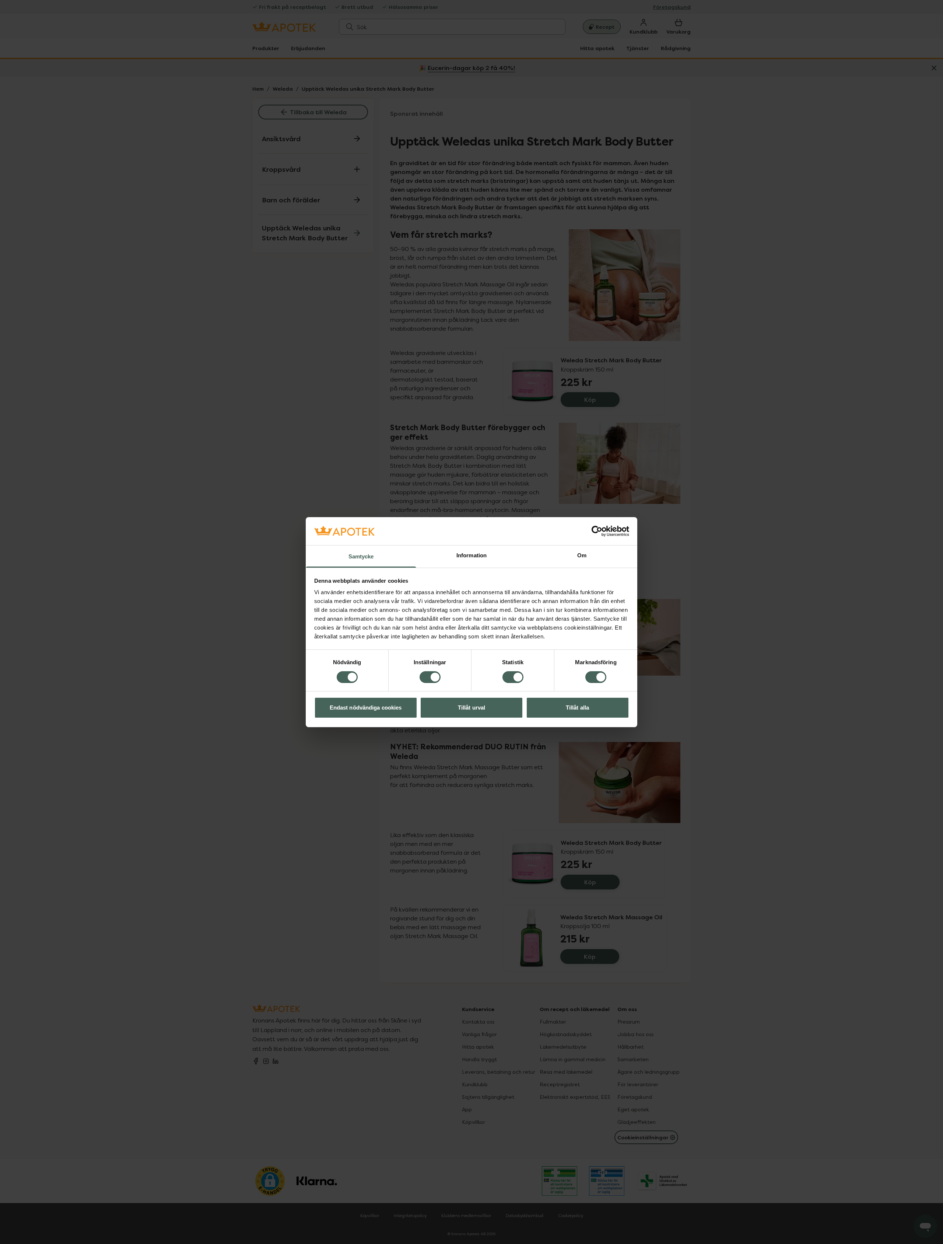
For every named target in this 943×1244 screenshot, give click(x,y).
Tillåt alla (577, 707)
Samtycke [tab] (361, 556)
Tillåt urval (471, 707)
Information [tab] (471, 555)
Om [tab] (581, 555)
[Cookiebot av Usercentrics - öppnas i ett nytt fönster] (597, 531)
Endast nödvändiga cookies (366, 707)
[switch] (430, 677)
